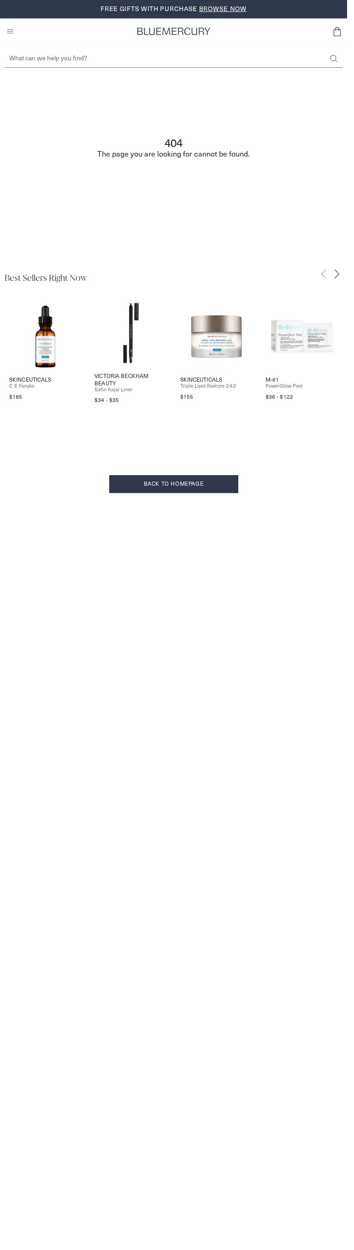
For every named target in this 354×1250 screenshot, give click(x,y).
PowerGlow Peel (284, 386)
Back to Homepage (174, 483)
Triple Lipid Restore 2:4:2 (208, 386)
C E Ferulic (22, 386)
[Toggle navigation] (10, 31)
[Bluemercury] (173, 31)
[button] (336, 31)
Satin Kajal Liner (113, 390)
